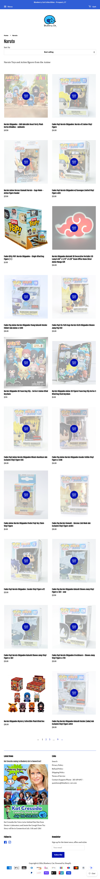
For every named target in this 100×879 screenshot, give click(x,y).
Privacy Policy (57, 765)
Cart (94, 6)
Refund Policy (57, 768)
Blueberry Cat (48, 863)
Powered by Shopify (63, 863)
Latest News (8, 756)
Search (54, 761)
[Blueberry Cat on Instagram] (9, 842)
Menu (10, 6)
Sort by (7, 47)
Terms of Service (58, 776)
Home (6, 35)
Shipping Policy (58, 772)
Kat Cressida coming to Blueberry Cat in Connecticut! (22, 761)
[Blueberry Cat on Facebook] (5, 842)
